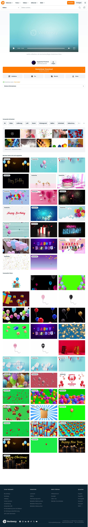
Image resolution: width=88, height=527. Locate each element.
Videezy (6, 498)
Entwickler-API (8, 506)
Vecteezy (6, 496)
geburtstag (71, 123)
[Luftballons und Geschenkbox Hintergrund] (44, 165)
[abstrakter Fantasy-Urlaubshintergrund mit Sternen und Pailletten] (44, 213)
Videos (25, 3)
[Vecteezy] (2, 2)
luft (27, 123)
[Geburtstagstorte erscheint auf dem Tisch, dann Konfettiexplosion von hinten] (71, 181)
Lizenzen (32, 493)
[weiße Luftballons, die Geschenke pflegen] (44, 363)
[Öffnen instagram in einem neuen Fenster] (23, 521)
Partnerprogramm (35, 498)
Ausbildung (7, 503)
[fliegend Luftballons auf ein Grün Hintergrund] (44, 396)
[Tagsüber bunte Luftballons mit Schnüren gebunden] (16, 246)
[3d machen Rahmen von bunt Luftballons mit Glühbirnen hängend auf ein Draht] (16, 380)
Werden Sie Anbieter (57, 501)
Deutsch (79, 501)
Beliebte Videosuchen (36, 506)
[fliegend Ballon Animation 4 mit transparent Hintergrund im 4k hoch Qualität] (72, 412)
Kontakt (53, 496)
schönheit (61, 123)
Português (80, 498)
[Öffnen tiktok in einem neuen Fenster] (31, 521)
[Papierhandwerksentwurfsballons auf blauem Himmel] (72, 213)
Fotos (17, 3)
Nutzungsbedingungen (53, 522)
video (11, 123)
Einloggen (77, 2)
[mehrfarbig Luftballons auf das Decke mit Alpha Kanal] (16, 315)
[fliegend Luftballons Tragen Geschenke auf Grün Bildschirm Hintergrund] (16, 331)
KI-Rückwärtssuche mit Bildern (13, 508)
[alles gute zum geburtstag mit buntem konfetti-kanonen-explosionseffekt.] (16, 213)
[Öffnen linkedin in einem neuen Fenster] (25, 521)
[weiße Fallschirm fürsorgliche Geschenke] (72, 165)
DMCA (31, 496)
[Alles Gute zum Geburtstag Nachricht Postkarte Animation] (72, 229)
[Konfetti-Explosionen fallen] (16, 262)
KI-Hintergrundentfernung (11, 511)
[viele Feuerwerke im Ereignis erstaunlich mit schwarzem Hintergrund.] (72, 197)
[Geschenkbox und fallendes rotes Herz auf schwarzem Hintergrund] (43, 229)
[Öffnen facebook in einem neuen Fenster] (20, 521)
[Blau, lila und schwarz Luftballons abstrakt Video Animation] (44, 282)
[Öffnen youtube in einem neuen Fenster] (36, 521)
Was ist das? (17, 82)
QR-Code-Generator (9, 513)
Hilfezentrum (55, 493)
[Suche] (78, 8)
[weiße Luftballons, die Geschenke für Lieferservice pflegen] (16, 363)
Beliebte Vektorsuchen (36, 501)
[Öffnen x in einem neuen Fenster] (34, 521)
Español (79, 496)
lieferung (19, 123)
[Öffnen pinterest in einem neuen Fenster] (28, 521)
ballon (52, 123)
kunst (34, 123)
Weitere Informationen (10, 86)
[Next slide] (81, 123)
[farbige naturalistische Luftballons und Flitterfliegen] (16, 229)
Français (79, 503)
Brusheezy (7, 493)
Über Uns (53, 498)
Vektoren (8, 3)
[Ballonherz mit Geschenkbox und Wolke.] (44, 197)
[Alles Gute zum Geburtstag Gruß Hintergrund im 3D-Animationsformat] (16, 197)
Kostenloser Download (43, 70)
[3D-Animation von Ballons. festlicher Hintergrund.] (44, 380)
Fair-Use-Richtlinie (77, 522)
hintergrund (43, 123)
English (79, 493)
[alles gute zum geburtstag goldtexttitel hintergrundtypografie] (16, 181)
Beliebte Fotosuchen (36, 503)
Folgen (52, 63)
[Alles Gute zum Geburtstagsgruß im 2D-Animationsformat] (72, 246)
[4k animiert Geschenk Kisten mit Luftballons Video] (16, 282)
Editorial (33, 3)
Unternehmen (8, 501)
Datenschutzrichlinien (66, 522)
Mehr (41, 3)
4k (5, 123)
